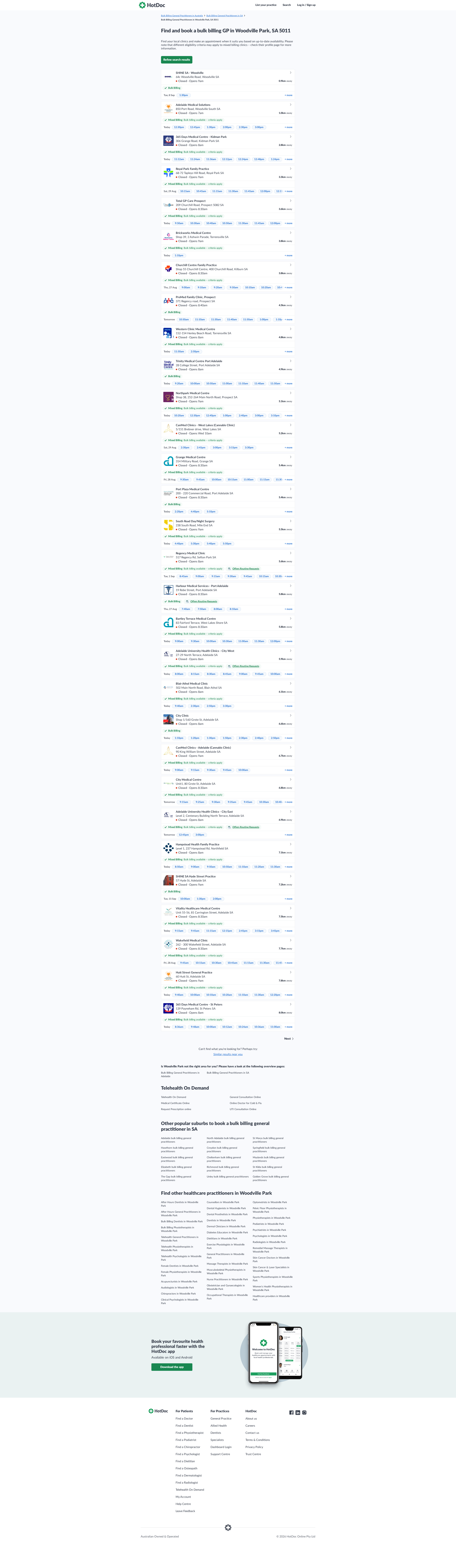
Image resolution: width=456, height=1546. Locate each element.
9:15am (216, 576)
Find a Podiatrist (186, 1440)
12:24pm (243, 159)
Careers (250, 1425)
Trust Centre (253, 1454)
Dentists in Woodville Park (221, 1220)
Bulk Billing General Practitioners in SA (224, 16)
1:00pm (264, 319)
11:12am (179, 159)
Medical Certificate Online (175, 1103)
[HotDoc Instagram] (304, 1412)
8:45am (184, 576)
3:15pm (233, 447)
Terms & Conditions (257, 1440)
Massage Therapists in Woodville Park (227, 1264)
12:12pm (227, 159)
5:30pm (195, 543)
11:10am (200, 319)
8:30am (211, 674)
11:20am (259, 867)
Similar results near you (228, 1054)
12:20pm (275, 995)
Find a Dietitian (185, 1461)
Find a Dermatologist (189, 1475)
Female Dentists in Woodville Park (179, 1266)
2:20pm (179, 511)
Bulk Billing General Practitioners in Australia (182, 16)
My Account (183, 1496)
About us (251, 1418)
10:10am (250, 287)
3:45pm (275, 931)
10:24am (243, 1027)
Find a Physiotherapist (190, 1432)
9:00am (186, 287)
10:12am (227, 1027)
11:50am (248, 319)
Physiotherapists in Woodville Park (271, 1218)
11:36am (211, 159)
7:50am (202, 609)
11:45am (249, 191)
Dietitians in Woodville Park (222, 1238)
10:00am (195, 383)
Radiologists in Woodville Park (269, 1242)
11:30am (233, 191)
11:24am (195, 159)
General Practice (221, 1418)
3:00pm (259, 127)
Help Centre (183, 1504)
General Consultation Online (245, 1097)
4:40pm (195, 511)
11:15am (217, 191)
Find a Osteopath (186, 1468)
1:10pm (179, 255)
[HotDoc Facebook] (291, 1412)
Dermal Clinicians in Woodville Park (226, 1226)
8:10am (234, 609)
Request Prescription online (176, 1109)
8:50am (179, 867)
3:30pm (249, 447)
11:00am (227, 383)
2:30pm (243, 127)
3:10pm (275, 415)
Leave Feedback (185, 1511)
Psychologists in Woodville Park (270, 1236)
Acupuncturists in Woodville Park (179, 1281)
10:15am (185, 191)
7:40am (186, 609)
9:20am (218, 287)
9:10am (202, 287)
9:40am (179, 706)
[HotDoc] (152, 5)
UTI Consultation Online (243, 1109)
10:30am (195, 223)
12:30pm (179, 127)
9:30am (184, 479)
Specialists (217, 1440)
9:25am (200, 802)
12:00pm (265, 191)
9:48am (195, 1027)
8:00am (218, 609)
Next (287, 1038)
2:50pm (195, 351)
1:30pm (183, 95)
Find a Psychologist (188, 1454)
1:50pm (227, 738)
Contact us (252, 1432)
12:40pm (211, 415)
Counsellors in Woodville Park (223, 1202)
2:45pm (201, 447)
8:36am (179, 1027)
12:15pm (227, 931)
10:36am (259, 1027)
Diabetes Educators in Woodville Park (227, 1232)
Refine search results (176, 59)
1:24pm (275, 159)
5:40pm (211, 543)
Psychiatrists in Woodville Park (269, 1230)
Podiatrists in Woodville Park (268, 1224)
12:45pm (195, 127)
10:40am (211, 223)
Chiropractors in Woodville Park (178, 1294)
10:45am (201, 191)
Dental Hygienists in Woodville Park (226, 1208)
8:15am (195, 674)
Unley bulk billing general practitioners (228, 1177)
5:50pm (227, 543)
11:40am (232, 319)
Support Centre (220, 1454)
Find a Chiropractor (188, 1447)
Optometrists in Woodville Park (270, 1202)
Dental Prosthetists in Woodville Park (227, 1214)
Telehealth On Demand (173, 1097)
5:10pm (211, 511)
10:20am (266, 287)
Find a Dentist (184, 1425)
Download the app (172, 1367)
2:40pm (243, 415)
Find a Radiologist (187, 1482)
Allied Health (219, 1425)
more (288, 95)
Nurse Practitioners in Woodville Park (227, 1279)
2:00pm (227, 127)
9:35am (232, 802)
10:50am (227, 223)
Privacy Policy (254, 1447)
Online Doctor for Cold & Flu (246, 1103)
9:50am (179, 223)
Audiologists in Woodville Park (177, 1287)
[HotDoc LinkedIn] (298, 1412)
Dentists (216, 1432)
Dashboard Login (221, 1447)
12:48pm (259, 159)
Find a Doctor (184, 1418)
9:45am (200, 479)
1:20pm (195, 738)
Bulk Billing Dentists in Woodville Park (182, 1221)
